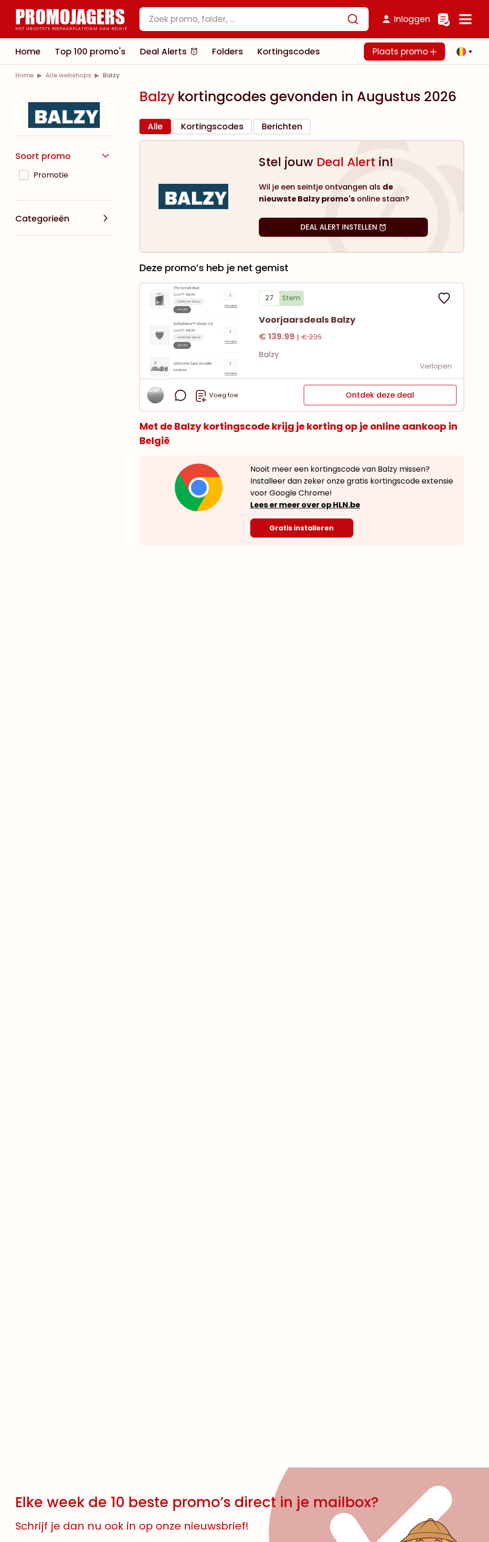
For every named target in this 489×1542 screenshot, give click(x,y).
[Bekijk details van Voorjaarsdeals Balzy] (193, 331)
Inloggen (412, 19)
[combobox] (254, 19)
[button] (462, 51)
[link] (24, 75)
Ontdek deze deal (380, 395)
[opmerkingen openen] (180, 395)
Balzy (269, 354)
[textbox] (246, 19)
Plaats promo (401, 51)
